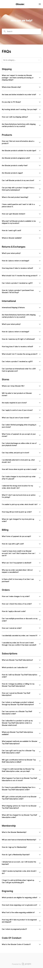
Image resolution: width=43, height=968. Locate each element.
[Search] (4, 31)
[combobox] (23, 31)
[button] (21, 77)
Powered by (16, 964)
